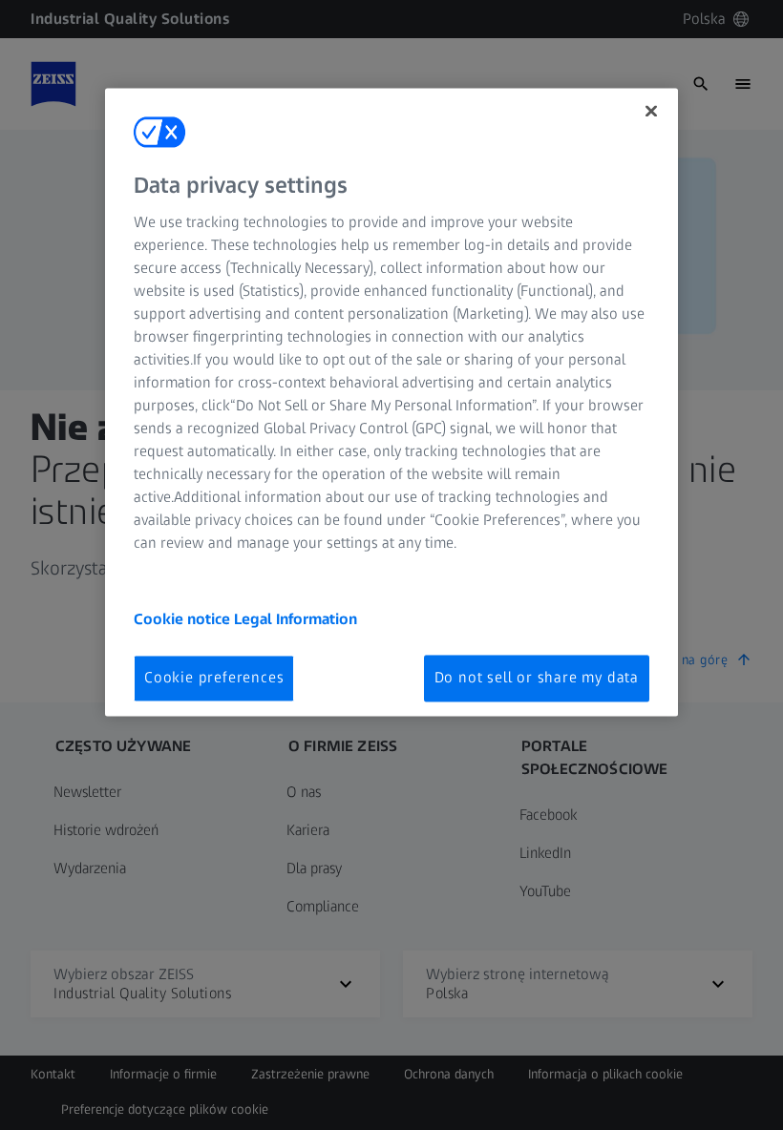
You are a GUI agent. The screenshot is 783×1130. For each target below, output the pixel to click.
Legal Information (295, 620)
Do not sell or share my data (536, 678)
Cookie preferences (214, 678)
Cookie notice (184, 620)
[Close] (651, 111)
